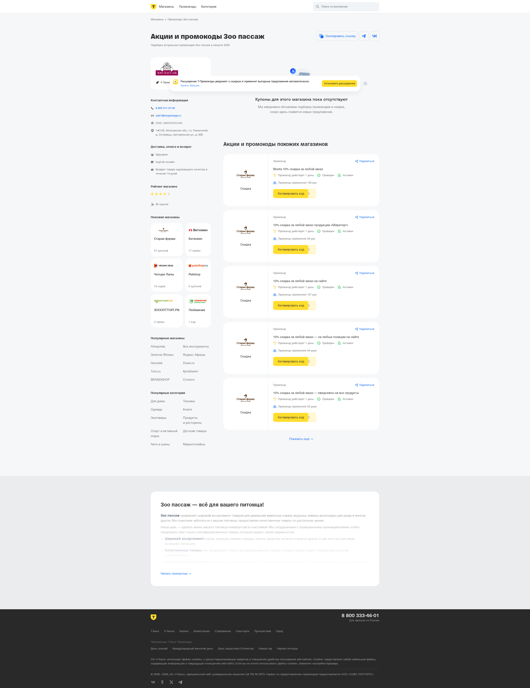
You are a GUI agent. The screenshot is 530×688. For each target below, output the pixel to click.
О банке (169, 631)
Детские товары (195, 431)
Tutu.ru (156, 371)
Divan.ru (189, 363)
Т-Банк (155, 631)
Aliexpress (158, 346)
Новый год (265, 648)
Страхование (222, 631)
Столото (189, 379)
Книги (187, 409)
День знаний (159, 648)
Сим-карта (242, 631)
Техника (189, 401)
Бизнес (184, 631)
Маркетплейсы (194, 444)
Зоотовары (158, 417)
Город (279, 631)
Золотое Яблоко (162, 354)
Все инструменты (196, 346)
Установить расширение (339, 83)
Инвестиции (202, 631)
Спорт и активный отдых (164, 433)
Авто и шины (160, 444)
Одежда (156, 409)
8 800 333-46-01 (360, 615)
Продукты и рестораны (192, 420)
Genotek (157, 363)
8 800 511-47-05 (165, 108)
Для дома (158, 401)
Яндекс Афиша (194, 354)
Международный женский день (192, 648)
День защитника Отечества (236, 648)
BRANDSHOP (160, 379)
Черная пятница (287, 648)
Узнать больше (190, 85)
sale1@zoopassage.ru (168, 115)
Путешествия (262, 631)
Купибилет (190, 371)
